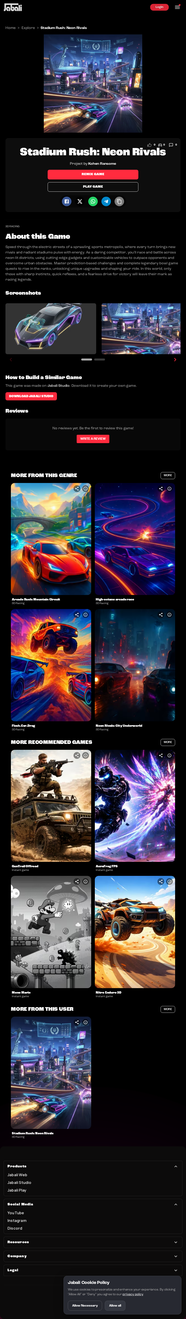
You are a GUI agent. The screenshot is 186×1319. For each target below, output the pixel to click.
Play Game (93, 187)
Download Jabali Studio (31, 396)
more (168, 475)
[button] (51, 539)
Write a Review (93, 438)
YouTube (15, 1212)
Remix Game (93, 174)
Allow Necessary (85, 1305)
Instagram (17, 1220)
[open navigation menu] (177, 7)
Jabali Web (17, 1174)
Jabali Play (16, 1190)
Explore (28, 28)
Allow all (115, 1305)
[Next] (175, 359)
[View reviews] (171, 145)
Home (10, 28)
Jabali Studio (19, 1182)
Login (159, 7)
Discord (14, 1228)
